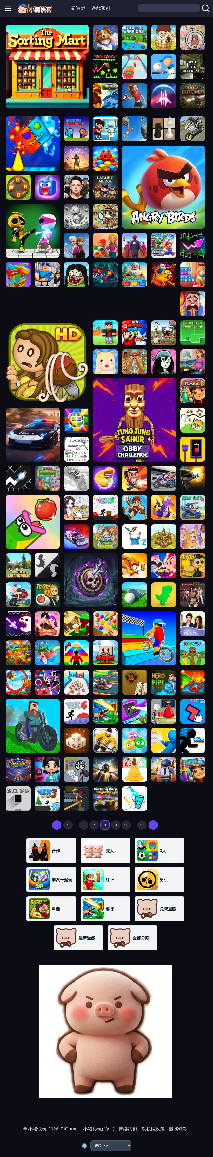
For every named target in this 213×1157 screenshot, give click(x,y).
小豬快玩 (37, 1129)
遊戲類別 (100, 8)
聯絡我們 (127, 1129)
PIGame (69, 1129)
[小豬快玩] (34, 8)
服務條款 (178, 1129)
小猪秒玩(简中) (98, 1129)
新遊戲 (78, 8)
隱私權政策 (153, 1129)
